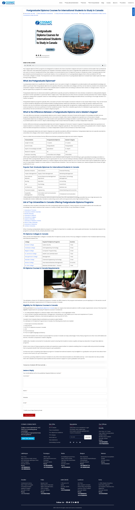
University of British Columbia (33, 212)
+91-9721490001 (65, 467)
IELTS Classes (52, 427)
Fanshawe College (30, 248)
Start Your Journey (28, 438)
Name (25, 390)
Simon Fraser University (31, 222)
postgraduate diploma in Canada (45, 308)
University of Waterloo (31, 224)
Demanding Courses (54, 442)
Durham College (29, 245)
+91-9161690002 (25, 467)
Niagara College (29, 251)
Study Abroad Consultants (63, 13)
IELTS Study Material (94, 3)
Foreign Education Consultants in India (91, 13)
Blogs (103, 3)
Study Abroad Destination (72, 3)
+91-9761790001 (25, 493)
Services (84, 3)
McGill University (29, 213)
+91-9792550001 (82, 495)
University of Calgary (30, 217)
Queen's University (30, 219)
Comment (26, 376)
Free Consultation (54, 430)
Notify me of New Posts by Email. (33, 410)
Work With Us (52, 437)
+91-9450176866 (45, 493)
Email (25, 403)
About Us (115, 3)
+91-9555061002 (25, 469)
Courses (109, 3)
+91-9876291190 (103, 442)
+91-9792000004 (103, 444)
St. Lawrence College (30, 254)
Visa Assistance (53, 440)
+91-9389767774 (85, 465)
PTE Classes (52, 435)
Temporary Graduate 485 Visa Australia (35, 365)
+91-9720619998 (65, 490)
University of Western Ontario (33, 220)
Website (25, 397)
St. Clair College (29, 265)
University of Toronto (30, 210)
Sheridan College (29, 259)
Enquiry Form (133, 12)
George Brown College (31, 256)
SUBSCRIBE (88, 437)
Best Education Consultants (45, 13)
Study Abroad (74, 13)
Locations (123, 3)
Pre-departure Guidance (56, 432)
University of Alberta (30, 215)
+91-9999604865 (85, 467)
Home (60, 3)
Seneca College (29, 262)
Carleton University (30, 226)
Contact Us (131, 3)
